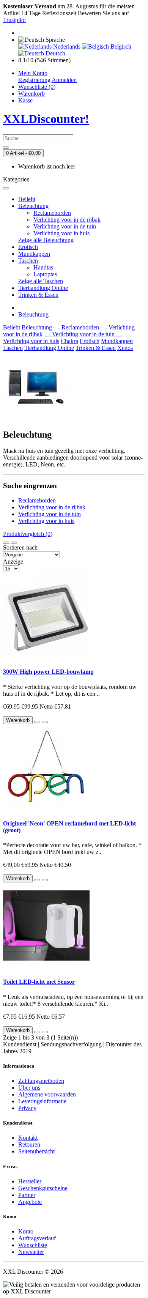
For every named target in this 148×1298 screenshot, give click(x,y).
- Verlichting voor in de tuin (79, 334)
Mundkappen (34, 253)
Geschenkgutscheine (43, 1188)
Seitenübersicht (36, 1151)
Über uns (29, 1087)
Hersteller (29, 1181)
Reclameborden (52, 213)
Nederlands (66, 46)
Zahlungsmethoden (41, 1080)
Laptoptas (45, 274)
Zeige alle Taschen (40, 281)
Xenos (125, 348)
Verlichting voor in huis (61, 233)
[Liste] (6, 543)
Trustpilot (14, 20)
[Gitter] (14, 543)
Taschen (28, 260)
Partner (26, 1195)
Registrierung (34, 80)
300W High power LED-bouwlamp (48, 671)
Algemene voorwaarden (47, 1094)
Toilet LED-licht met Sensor (39, 981)
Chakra (69, 341)
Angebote (30, 1202)
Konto (25, 1231)
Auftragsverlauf (37, 1238)
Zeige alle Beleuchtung (46, 240)
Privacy (27, 1108)
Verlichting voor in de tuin (64, 226)
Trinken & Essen (38, 294)
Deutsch (54, 53)
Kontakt (28, 1137)
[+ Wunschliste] (37, 722)
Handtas (43, 267)
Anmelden (64, 80)
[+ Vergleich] (45, 722)
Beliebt (26, 199)
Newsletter (31, 1252)
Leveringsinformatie (42, 1101)
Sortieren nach (20, 547)
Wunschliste (32, 1245)
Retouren (29, 1144)
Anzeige (13, 561)
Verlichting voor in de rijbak (67, 219)
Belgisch (120, 46)
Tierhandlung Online (43, 288)
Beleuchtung (33, 206)
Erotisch (28, 247)
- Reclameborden (76, 327)
